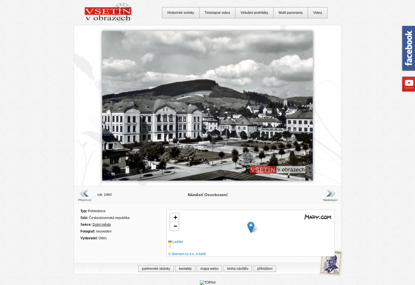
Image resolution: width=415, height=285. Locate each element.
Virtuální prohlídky (254, 13)
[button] (250, 227)
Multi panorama (291, 13)
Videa (317, 13)
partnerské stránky (156, 269)
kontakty (185, 269)
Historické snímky (180, 13)
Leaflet (177, 241)
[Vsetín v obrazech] (108, 22)
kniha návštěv (237, 269)
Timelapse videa (217, 13)
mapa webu (209, 269)
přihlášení (264, 269)
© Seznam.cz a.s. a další (187, 253)
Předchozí (84, 199)
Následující (330, 199)
